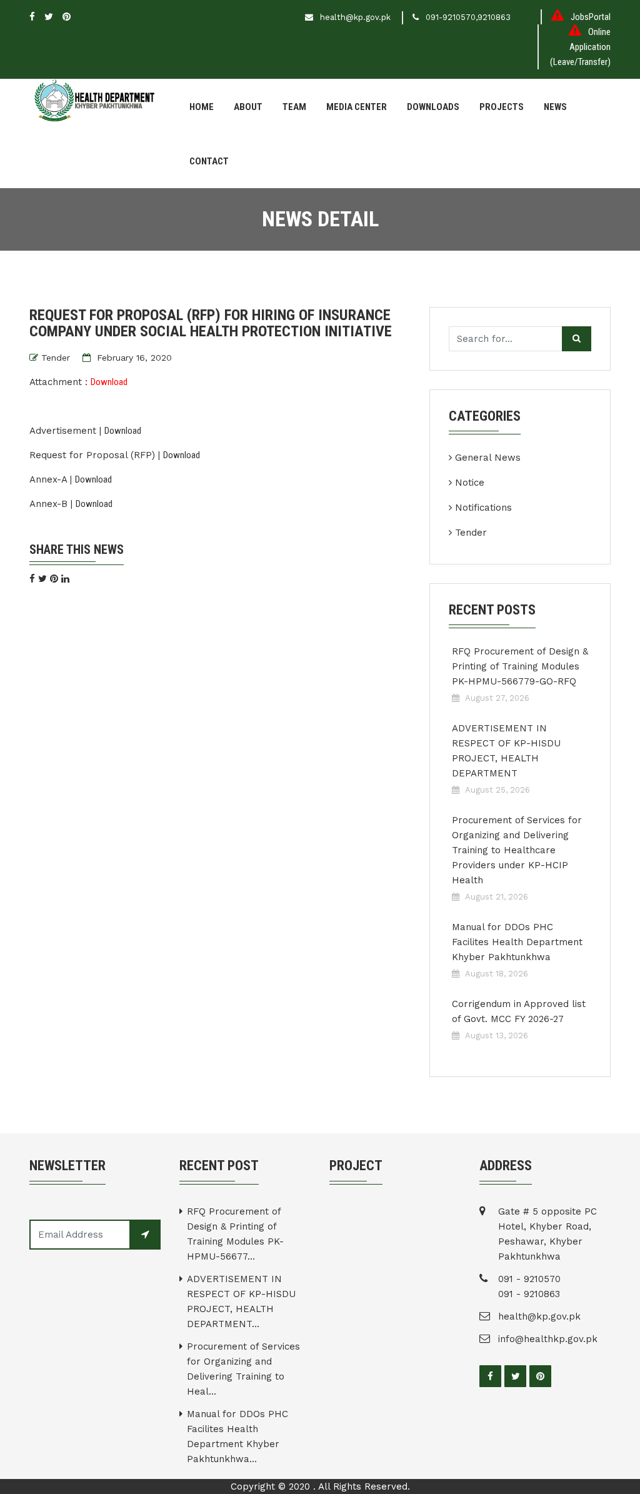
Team (294, 107)
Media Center (356, 107)
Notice (469, 482)
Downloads (433, 107)
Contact (209, 161)
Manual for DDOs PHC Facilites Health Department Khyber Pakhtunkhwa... (237, 1436)
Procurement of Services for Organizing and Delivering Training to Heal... (243, 1369)
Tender (55, 358)
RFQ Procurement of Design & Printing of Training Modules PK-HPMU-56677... (235, 1234)
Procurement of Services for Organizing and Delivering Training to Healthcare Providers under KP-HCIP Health (517, 850)
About (248, 107)
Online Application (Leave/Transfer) (580, 47)
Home (201, 107)
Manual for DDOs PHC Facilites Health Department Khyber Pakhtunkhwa (517, 942)
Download (109, 382)
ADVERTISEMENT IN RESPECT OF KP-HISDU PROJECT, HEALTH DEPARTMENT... (241, 1301)
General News (488, 457)
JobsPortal (591, 17)
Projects (501, 107)
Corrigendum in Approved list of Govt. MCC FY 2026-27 (519, 1011)
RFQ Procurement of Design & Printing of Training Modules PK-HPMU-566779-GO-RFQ (520, 666)
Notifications (483, 507)
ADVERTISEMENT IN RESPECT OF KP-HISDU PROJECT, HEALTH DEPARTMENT (506, 751)
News (555, 107)
